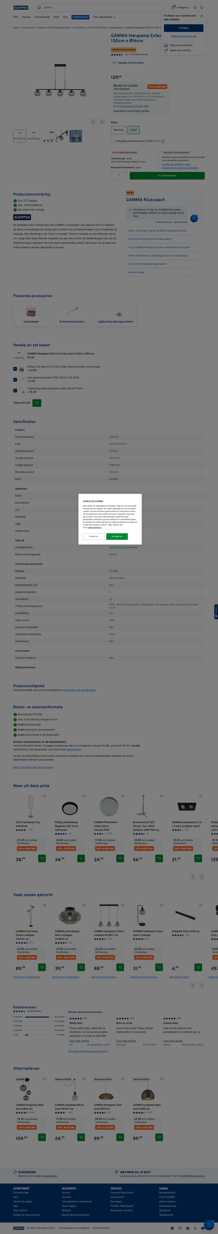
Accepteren (117, 536)
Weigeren (94, 536)
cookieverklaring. (95, 528)
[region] (110, 519)
